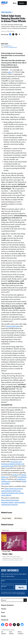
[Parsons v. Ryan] (14, 546)
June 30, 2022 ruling (13, 326)
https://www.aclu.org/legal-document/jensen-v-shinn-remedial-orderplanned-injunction (13, 502)
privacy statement (21, 593)
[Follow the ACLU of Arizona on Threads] (18, 625)
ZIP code (4, 586)
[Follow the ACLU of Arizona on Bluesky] (22, 625)
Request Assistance (7, 605)
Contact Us (4, 620)
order (9, 72)
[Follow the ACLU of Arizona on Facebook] (2, 625)
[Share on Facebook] (10, 35)
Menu (15, 3)
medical (15, 475)
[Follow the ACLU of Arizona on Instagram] (10, 625)
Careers (3, 609)
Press (3, 612)
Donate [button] (21, 3)
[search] (25, 600)
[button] (16, 34)
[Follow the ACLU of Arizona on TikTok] (14, 625)
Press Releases (6, 12)
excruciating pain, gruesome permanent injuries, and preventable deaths (12, 464)
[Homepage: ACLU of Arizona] (6, 3)
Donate (3, 616)
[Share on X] (13, 35)
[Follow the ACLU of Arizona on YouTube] (6, 625)
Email (3, 580)
